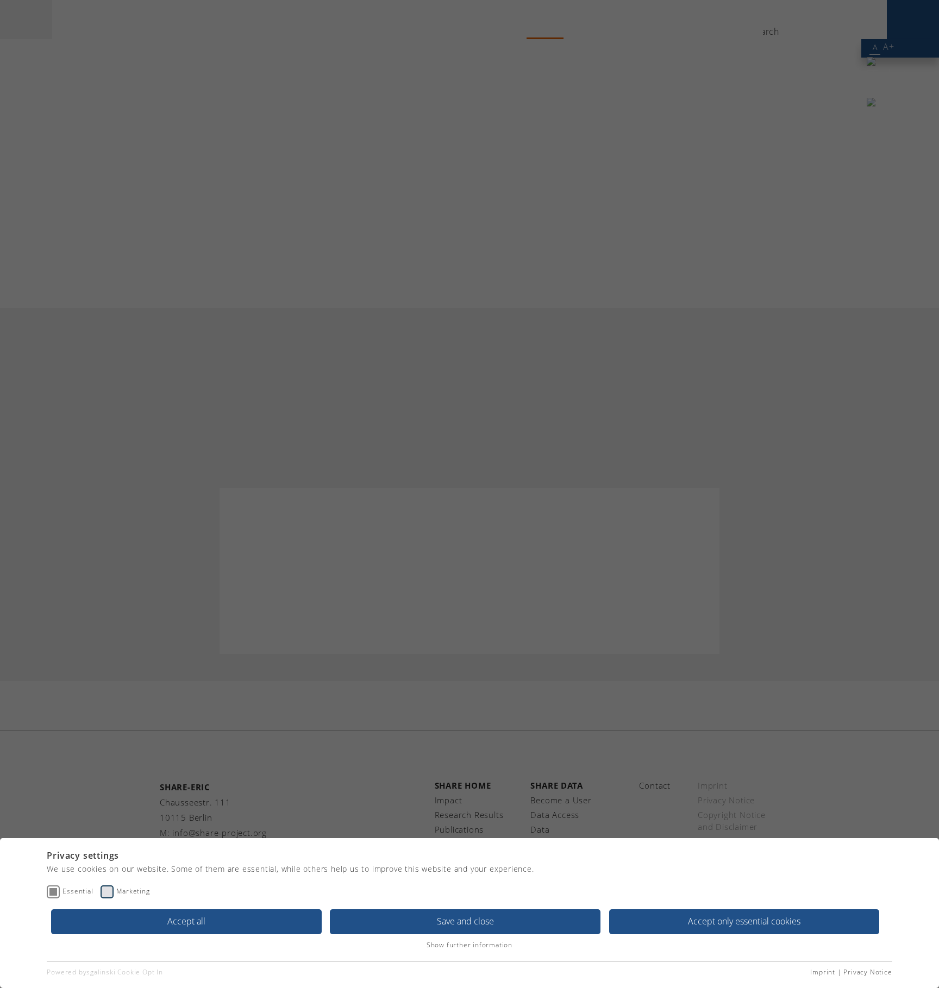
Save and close (465, 921)
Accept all (186, 921)
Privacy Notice (867, 972)
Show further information (469, 944)
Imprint (822, 972)
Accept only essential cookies (744, 921)
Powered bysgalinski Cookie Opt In (104, 972)
